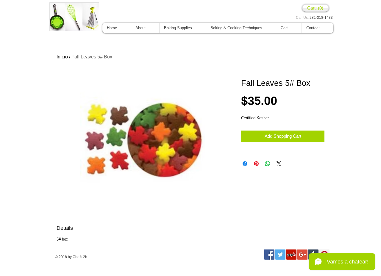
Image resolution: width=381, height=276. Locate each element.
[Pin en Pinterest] (256, 163)
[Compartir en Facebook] (245, 163)
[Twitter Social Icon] (280, 254)
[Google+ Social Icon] (302, 254)
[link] (315, 8)
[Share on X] (278, 163)
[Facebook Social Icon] (269, 254)
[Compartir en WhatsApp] (267, 163)
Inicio (62, 56)
